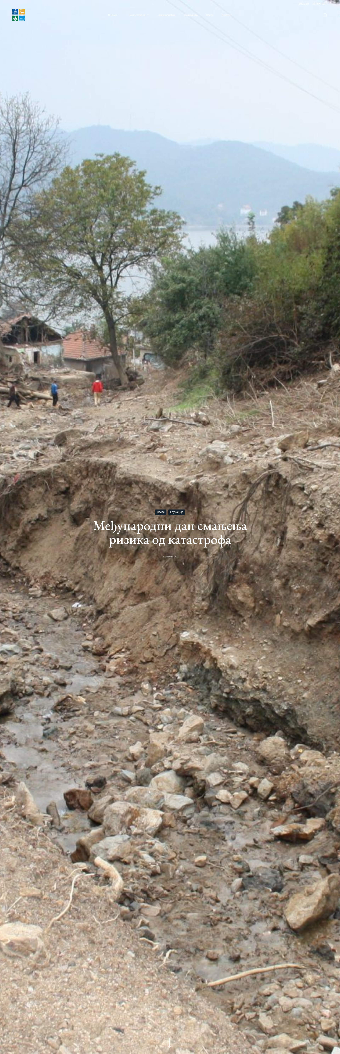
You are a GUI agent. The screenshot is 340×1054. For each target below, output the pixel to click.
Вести (161, 512)
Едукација (176, 512)
